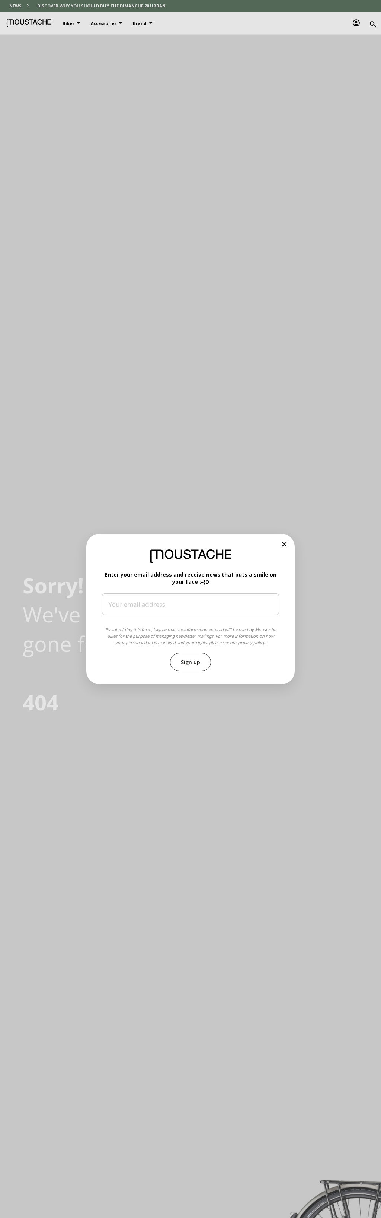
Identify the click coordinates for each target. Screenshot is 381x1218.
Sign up (190, 662)
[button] (284, 544)
